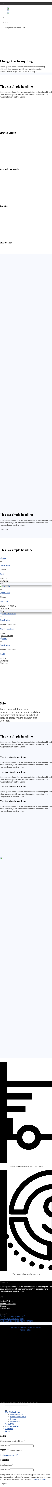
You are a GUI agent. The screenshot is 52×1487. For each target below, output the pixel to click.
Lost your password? (9, 1455)
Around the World (8, 1303)
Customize (4, 581)
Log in (3, 1451)
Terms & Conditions (18, 1327)
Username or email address (12, 1441)
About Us (9, 1424)
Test (2, 574)
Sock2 (2, 654)
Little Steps (5, 1308)
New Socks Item (7, 629)
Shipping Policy (34, 1327)
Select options (7, 635)
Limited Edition (6, 1301)
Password (5, 1445)
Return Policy (25, 1330)
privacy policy (40, 1479)
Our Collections (12, 1412)
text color (4, 601)
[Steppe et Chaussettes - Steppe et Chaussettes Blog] (18, 10)
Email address (6, 1465)
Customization (12, 1426)
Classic (3, 1306)
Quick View (5, 565)
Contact (9, 1428)
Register (4, 1484)
